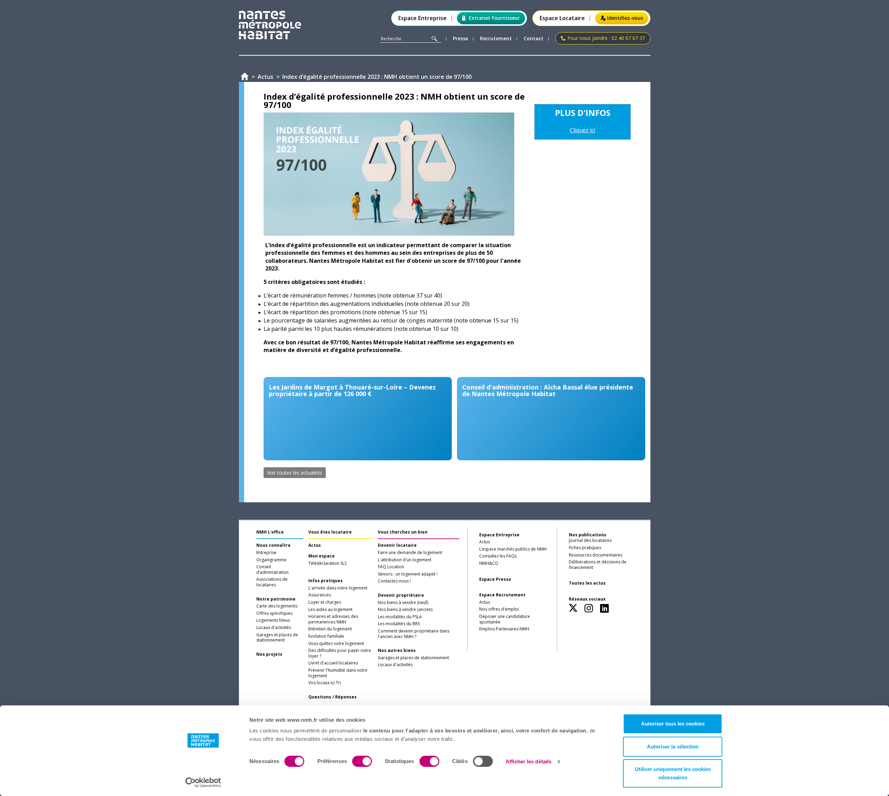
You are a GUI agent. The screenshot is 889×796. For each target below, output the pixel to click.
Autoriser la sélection (673, 746)
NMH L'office (270, 532)
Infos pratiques (325, 581)
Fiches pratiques (585, 548)
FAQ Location (391, 567)
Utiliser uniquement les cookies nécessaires (673, 773)
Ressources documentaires (595, 555)
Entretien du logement (330, 629)
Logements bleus (273, 620)
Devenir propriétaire (401, 595)
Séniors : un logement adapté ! (408, 574)
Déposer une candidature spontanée (504, 619)
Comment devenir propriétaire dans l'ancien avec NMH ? (413, 633)
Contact (533, 39)
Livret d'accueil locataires (333, 663)
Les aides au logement (330, 609)
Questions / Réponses (332, 697)
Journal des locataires (590, 540)
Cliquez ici (582, 130)
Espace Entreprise (422, 18)
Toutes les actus (587, 583)
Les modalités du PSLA (400, 617)
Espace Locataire (562, 18)
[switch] (362, 761)
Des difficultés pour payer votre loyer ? (339, 653)
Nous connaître (273, 545)
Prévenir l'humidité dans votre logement (337, 673)
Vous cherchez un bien (402, 532)
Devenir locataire (397, 545)
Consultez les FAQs (498, 556)
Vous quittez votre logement (336, 643)
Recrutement (496, 39)
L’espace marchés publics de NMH (513, 549)
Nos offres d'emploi (499, 609)
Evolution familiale (326, 636)
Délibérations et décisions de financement (597, 564)
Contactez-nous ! (394, 581)
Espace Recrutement (502, 595)
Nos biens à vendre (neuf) (403, 602)
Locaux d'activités (273, 627)
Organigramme (271, 560)
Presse (460, 39)
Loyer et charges (324, 602)
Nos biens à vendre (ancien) (405, 609)
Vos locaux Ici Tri (324, 683)
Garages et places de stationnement (277, 637)
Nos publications (587, 535)
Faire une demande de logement (410, 552)
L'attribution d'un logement (404, 560)
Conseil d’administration (272, 569)
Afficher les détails (528, 761)
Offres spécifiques (274, 613)
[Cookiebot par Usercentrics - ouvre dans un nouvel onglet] (203, 782)
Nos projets (269, 654)
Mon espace (321, 556)
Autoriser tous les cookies (673, 724)
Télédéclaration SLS (327, 563)
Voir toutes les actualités (294, 472)
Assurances (319, 595)
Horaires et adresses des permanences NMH (333, 619)
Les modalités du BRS (399, 624)
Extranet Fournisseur (494, 18)
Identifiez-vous (625, 18)
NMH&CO (488, 563)
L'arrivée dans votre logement (337, 588)
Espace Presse (495, 579)
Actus (314, 545)
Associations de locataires (272, 582)
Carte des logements (276, 606)
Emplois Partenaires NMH (504, 629)
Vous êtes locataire (330, 532)
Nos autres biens (397, 650)
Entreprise (266, 552)
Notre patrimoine (276, 599)
